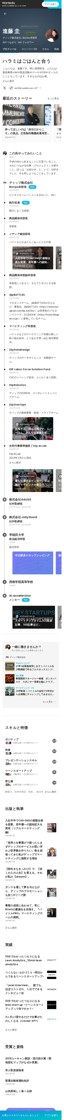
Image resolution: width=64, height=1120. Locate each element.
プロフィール (9, 49)
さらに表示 (8, 81)
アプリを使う (50, 4)
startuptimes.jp (27, 616)
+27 (26, 88)
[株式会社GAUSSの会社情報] (5, 499)
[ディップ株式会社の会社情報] (5, 183)
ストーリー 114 (29, 49)
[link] (32, 257)
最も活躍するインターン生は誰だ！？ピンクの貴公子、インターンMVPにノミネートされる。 (32, 483)
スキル (45, 49)
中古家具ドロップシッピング (32, 555)
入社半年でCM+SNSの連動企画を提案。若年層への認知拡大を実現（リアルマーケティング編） (32, 260)
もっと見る (53, 98)
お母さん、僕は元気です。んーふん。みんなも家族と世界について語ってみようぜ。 (32, 431)
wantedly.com (27, 253)
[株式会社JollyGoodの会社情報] (5, 517)
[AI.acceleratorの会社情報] (5, 596)
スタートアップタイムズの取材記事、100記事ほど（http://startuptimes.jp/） (33, 623)
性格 (56, 49)
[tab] (9, 49)
